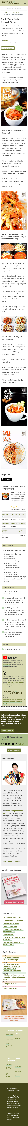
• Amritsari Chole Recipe (11, 966)
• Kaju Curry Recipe (9, 968)
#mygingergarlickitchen (10, 684)
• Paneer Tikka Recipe (10, 960)
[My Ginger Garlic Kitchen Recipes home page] (12, 692)
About (16, 1062)
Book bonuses (18, 1043)
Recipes (8, 13)
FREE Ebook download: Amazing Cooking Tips (9, 1066)
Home (3, 13)
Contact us (17, 1075)
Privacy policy (18, 1066)
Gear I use (8, 1051)
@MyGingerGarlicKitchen (15, 682)
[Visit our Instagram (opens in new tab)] (4, 672)
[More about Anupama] (12, 861)
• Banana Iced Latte (10, 926)
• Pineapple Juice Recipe (11, 923)
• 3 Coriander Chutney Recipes (13, 975)
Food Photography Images (9, 1075)
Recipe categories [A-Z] (9, 1045)
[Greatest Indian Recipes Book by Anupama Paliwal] (14, 1010)
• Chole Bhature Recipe (11, 958)
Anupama (5, 40)
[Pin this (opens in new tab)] (9, 744)
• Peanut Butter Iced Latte (12, 918)
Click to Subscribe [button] (7, 730)
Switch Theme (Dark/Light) (14, 8)
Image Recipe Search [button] (14, 750)
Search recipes (9, 1034)
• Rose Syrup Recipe (10, 988)
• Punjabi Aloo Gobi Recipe (12, 970)
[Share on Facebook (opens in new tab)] (6, 744)
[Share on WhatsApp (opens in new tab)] (2, 744)
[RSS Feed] (23, 744)
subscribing (6, 664)
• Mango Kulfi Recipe (10, 984)
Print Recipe (7, 479)
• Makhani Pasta (8, 934)
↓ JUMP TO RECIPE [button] (8, 48)
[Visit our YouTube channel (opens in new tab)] (10, 657)
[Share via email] (20, 744)
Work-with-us (18, 1071)
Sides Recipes (17, 13)
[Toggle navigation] (25, 2)
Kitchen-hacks (9, 1039)
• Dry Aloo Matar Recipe (11, 964)
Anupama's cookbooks (17, 1037)
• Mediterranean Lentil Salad (13, 921)
